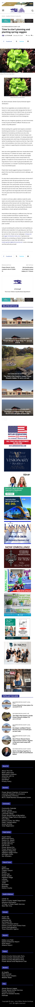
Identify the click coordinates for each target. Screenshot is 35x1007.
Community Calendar (9, 808)
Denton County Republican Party (13, 959)
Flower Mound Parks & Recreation (13, 815)
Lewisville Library (8, 813)
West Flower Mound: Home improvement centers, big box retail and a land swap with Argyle (23, 741)
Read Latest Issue (8, 772)
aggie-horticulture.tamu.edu (12, 236)
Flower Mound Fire (8, 847)
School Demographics (9, 927)
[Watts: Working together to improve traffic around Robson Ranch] (6, 752)
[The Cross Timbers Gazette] (17, 10)
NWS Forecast (6, 974)
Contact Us (6, 778)
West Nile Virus (7, 906)
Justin (4, 883)
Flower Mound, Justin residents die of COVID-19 (9, 269)
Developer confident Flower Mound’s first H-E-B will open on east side (17, 412)
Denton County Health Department (14, 900)
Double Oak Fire (7, 844)
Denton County (7, 888)
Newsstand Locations (9, 774)
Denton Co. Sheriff (8, 840)
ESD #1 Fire (6, 845)
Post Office (5, 819)
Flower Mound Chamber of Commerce (15, 792)
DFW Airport (6, 943)
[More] (28, 41)
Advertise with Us (8, 776)
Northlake (5, 884)
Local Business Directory (10, 796)
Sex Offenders (6, 856)
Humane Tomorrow (8, 992)
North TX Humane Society (11, 993)
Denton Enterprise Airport (10, 942)
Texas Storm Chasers (9, 976)
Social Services (7, 824)
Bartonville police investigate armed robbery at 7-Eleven (27, 269)
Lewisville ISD (6, 920)
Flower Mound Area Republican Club (14, 961)
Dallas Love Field (7, 940)
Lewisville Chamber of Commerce (13, 794)
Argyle (4, 867)
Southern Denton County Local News (17, 338)
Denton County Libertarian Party (13, 958)
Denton (4, 872)
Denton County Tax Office (11, 821)
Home (3, 16)
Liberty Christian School (10, 924)
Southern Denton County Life (13, 16)
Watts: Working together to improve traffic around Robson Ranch (23, 752)
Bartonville (5, 869)
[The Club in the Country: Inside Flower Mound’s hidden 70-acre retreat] (17, 362)
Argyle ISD (5, 917)
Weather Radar (7, 977)
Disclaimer (5, 779)
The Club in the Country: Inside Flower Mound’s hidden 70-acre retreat (17, 377)
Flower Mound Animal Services (12, 990)
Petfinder (5, 995)
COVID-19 (5, 899)
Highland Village (7, 877)
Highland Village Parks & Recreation (14, 817)
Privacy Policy (6, 781)
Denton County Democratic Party (13, 956)
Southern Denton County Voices (22, 748)
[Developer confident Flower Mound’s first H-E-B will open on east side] (17, 398)
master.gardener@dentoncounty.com (12, 242)
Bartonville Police (8, 838)
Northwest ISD (7, 922)
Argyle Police (6, 837)
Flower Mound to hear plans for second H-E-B (17, 342)
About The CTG (7, 771)
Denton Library (7, 810)
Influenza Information (9, 902)
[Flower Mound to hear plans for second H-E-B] (17, 327)
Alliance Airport (7, 945)
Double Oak (6, 874)
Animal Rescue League (9, 988)
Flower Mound (6, 876)
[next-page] (6, 419)
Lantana (4, 879)
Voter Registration (8, 826)
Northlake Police (7, 854)
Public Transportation (9, 822)
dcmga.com (28, 234)
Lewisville (5, 881)
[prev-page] (3, 419)
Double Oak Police (8, 842)
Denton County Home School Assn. (14, 925)
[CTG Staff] (3, 35)
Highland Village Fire (9, 851)
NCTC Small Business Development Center (16, 797)
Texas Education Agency (10, 929)
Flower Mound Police (9, 849)
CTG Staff (9, 35)
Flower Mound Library (9, 812)
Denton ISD (6, 918)
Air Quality (5, 972)
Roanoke (5, 886)
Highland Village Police (9, 852)
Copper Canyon (7, 870)
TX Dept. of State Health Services (13, 904)
